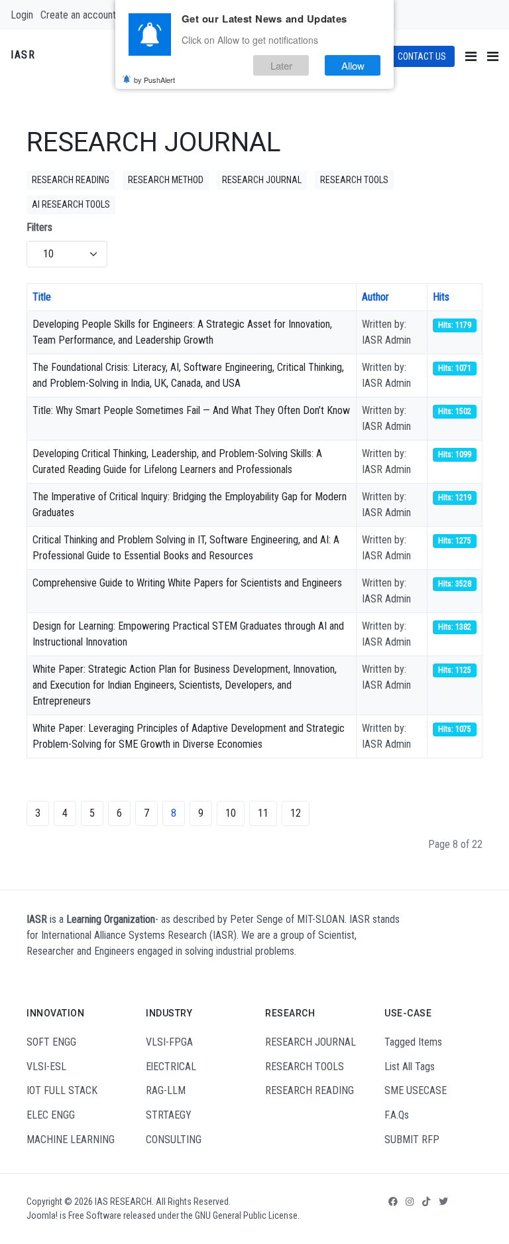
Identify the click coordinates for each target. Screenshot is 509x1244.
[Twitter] (443, 1201)
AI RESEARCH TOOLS (71, 204)
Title (41, 297)
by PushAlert (154, 79)
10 (230, 813)
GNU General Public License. (247, 1215)
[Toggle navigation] (471, 56)
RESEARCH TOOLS (354, 179)
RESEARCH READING (70, 179)
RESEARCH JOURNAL (262, 179)
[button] (492, 56)
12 (295, 813)
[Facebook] (393, 1201)
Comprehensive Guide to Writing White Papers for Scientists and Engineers (187, 583)
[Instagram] (409, 1201)
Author (375, 297)
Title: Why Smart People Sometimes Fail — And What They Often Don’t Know (191, 410)
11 (263, 813)
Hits (441, 297)
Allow (353, 65)
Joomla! (42, 1215)
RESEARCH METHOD (165, 179)
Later (281, 65)
